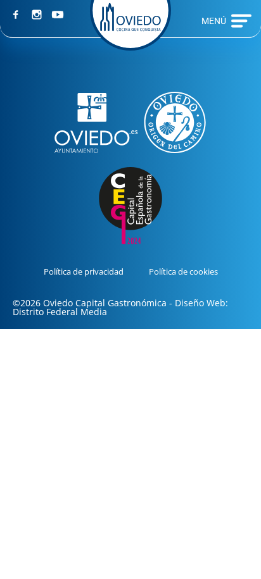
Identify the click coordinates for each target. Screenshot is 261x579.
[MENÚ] (241, 21)
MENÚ (213, 21)
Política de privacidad (84, 271)
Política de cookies (183, 271)
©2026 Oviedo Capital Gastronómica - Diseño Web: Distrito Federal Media (120, 307)
